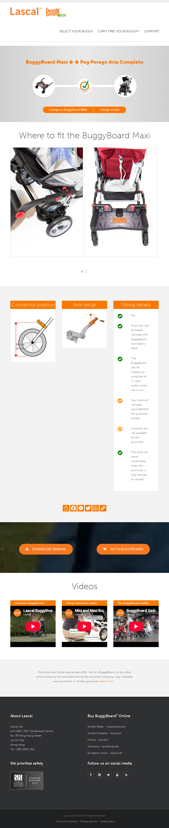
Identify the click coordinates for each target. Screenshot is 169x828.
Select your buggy (76, 31)
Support (151, 31)
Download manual (49, 549)
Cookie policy (107, 821)
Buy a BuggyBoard (126, 549)
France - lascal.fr (98, 739)
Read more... (107, 681)
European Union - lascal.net (105, 752)
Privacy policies (88, 821)
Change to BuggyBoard (68, 109)
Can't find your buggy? (118, 31)
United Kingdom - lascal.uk (104, 733)
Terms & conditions (67, 821)
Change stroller (110, 109)
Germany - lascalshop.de (103, 746)
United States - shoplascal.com (107, 726)
